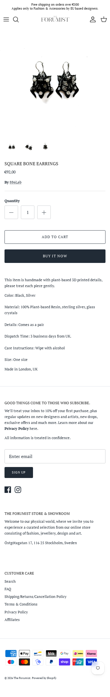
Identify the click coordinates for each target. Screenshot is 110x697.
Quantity (12, 200)
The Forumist (22, 678)
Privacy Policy (16, 612)
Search (10, 581)
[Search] (18, 19)
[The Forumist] (55, 19)
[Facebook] (8, 489)
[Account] (91, 19)
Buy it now (55, 255)
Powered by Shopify (44, 678)
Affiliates (12, 619)
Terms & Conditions (21, 604)
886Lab (15, 182)
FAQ (8, 588)
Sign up (19, 472)
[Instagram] (18, 489)
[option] (55, 81)
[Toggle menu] (6, 19)
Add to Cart (55, 236)
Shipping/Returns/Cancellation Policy (36, 596)
